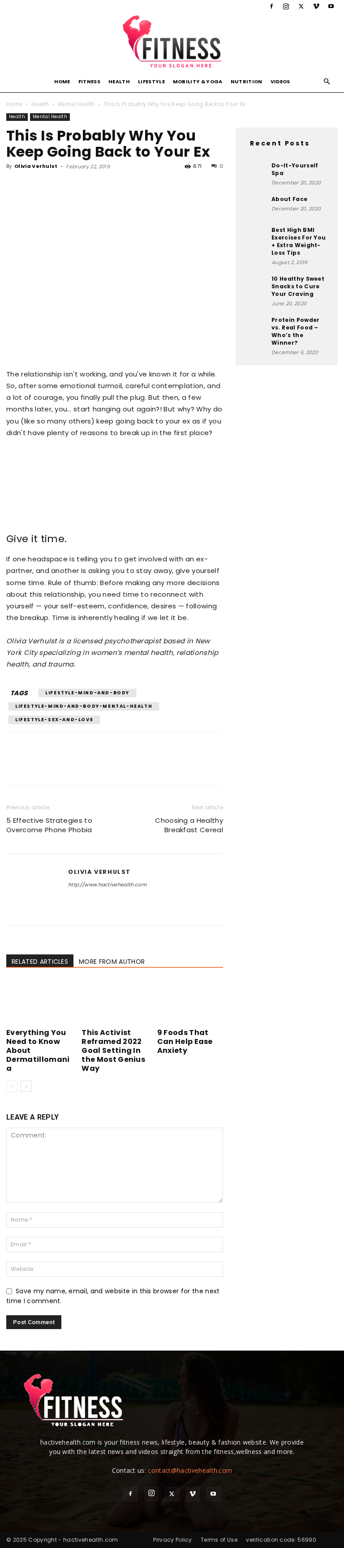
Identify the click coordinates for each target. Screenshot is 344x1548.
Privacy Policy (172, 1540)
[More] (98, 187)
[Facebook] (271, 6)
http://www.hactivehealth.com (107, 884)
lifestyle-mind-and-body (87, 692)
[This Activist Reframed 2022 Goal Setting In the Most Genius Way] (114, 1002)
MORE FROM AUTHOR (112, 961)
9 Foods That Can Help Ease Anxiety (185, 1041)
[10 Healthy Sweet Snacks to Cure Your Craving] (256, 286)
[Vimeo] (316, 6)
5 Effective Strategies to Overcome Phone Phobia (49, 825)
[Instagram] (286, 6)
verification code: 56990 (281, 1540)
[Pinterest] (56, 187)
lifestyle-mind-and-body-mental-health (83, 706)
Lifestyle (151, 81)
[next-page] (26, 1086)
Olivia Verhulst (36, 166)
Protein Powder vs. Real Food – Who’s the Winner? (295, 331)
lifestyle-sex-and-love (54, 719)
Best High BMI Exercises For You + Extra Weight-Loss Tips (298, 241)
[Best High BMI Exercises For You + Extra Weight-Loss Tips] (256, 237)
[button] (327, 81)
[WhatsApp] (77, 187)
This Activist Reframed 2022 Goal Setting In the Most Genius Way (113, 1050)
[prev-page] (11, 1086)
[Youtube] (331, 6)
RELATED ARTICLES (40, 961)
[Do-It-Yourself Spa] (256, 173)
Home (62, 81)
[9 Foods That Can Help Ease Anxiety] (190, 1002)
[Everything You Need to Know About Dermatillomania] (39, 1002)
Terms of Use (219, 1540)
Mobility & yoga (198, 81)
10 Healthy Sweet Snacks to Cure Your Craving (297, 286)
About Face (289, 199)
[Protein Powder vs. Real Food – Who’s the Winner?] (256, 327)
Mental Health (76, 104)
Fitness (89, 81)
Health (119, 81)
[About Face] (256, 206)
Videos (280, 81)
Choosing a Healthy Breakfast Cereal (189, 825)
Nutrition (246, 81)
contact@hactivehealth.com (190, 1470)
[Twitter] (301, 6)
